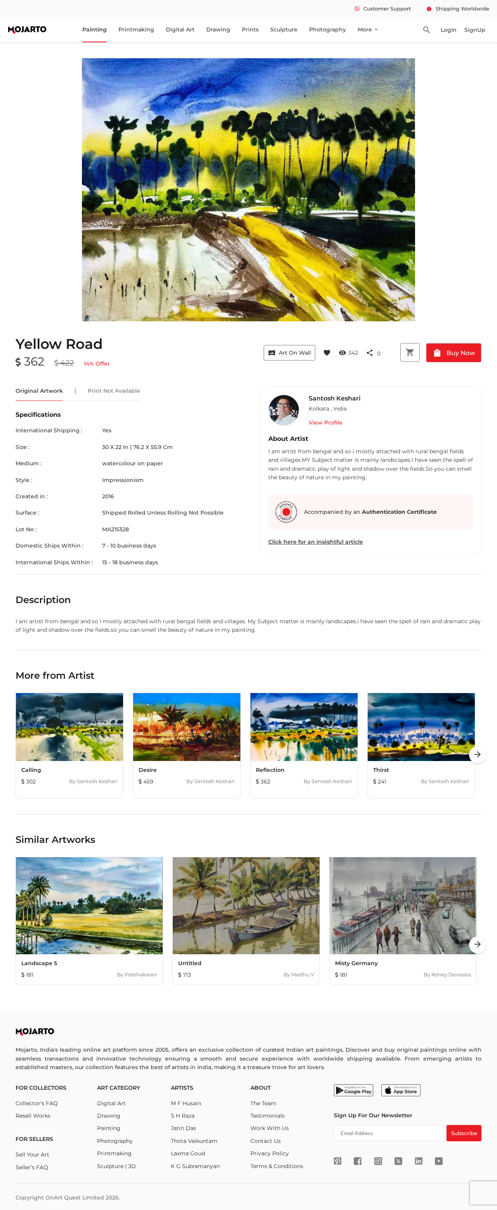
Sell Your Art (32, 1154)
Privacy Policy (269, 1153)
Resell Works (33, 1115)
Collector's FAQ (37, 1103)
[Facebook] (357, 1161)
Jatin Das (183, 1128)
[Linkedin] (418, 1161)
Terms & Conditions (276, 1166)
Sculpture (283, 29)
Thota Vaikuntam (194, 1140)
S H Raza (183, 1115)
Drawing (218, 29)
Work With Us (269, 1128)
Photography (327, 29)
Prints (250, 29)
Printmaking (136, 29)
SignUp (474, 29)
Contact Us (265, 1140)
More (368, 29)
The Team (263, 1103)
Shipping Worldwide (457, 8)
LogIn (449, 29)
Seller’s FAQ (32, 1167)
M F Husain (186, 1103)
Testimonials (267, 1115)
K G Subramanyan (195, 1166)
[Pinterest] (337, 1161)
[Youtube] (439, 1161)
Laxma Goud (188, 1153)
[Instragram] (378, 1161)
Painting (94, 29)
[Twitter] (398, 1161)
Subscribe (464, 1133)
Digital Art (180, 29)
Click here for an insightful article (315, 541)
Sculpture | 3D (116, 1166)
